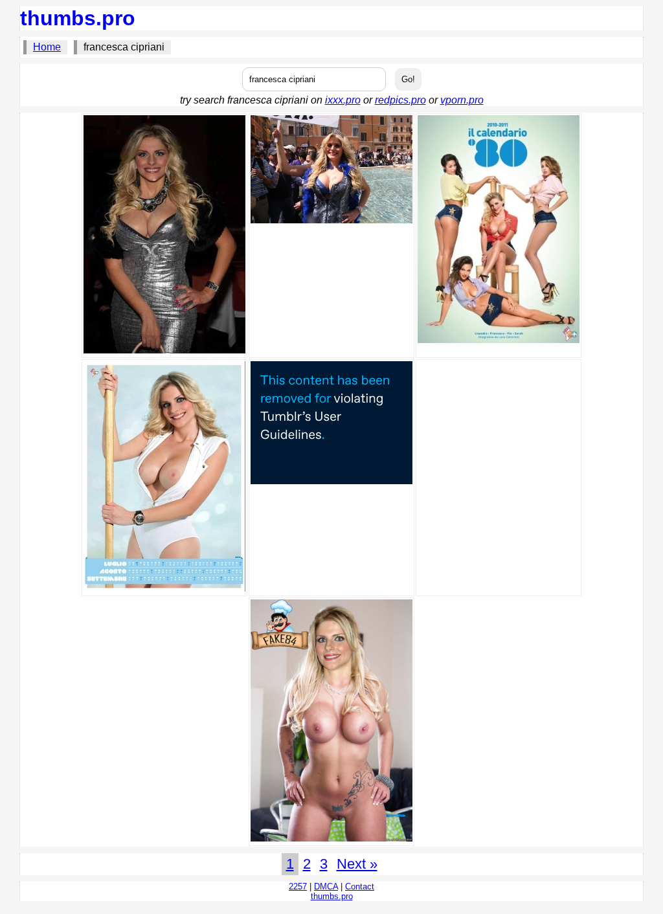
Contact (359, 886)
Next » (357, 864)
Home (47, 46)
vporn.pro (462, 100)
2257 (298, 886)
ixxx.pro (343, 100)
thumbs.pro (77, 18)
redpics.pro (400, 100)
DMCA (326, 886)
